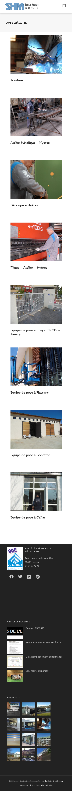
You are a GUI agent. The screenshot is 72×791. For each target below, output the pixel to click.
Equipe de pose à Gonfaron (30, 455)
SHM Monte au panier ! (37, 671)
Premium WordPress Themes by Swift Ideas (36, 785)
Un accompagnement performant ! (44, 656)
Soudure (16, 80)
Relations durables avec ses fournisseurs (44, 642)
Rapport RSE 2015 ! (35, 628)
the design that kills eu (54, 781)
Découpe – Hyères (24, 205)
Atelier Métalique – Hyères (30, 142)
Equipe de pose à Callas (27, 517)
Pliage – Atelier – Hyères (28, 267)
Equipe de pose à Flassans (29, 392)
